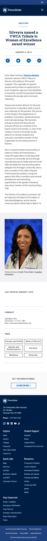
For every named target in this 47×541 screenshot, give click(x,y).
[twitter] (18, 61)
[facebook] (8, 61)
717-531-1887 (20, 321)
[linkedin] (29, 61)
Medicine (23, 23)
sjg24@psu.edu (11, 319)
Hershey (33, 348)
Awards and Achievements (14, 348)
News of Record (33, 341)
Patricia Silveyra (31, 75)
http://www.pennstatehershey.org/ (18, 323)
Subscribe (22, 385)
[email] (39, 61)
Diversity (33, 355)
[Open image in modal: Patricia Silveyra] (23, 244)
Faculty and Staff (13, 341)
